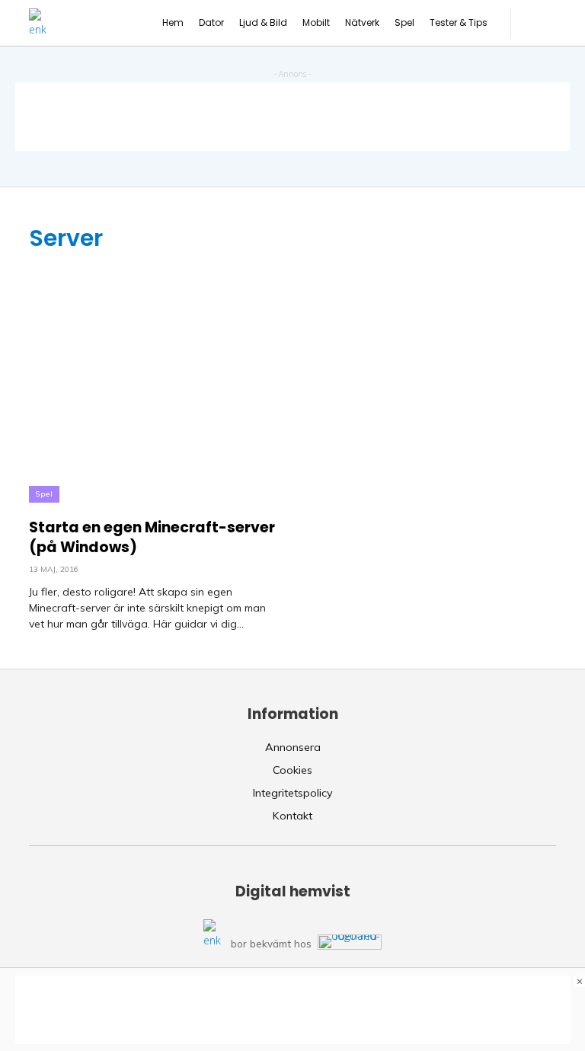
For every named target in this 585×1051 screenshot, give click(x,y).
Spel (44, 494)
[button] (541, 23)
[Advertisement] (292, 116)
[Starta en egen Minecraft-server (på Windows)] (155, 377)
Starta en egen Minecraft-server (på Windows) (152, 537)
